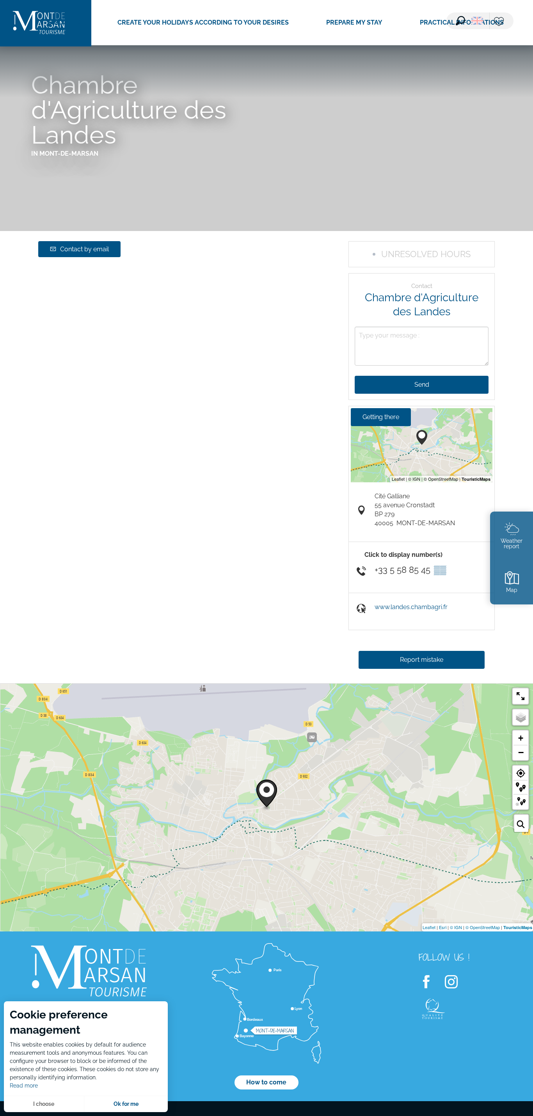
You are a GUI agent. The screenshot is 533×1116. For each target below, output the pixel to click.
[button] (460, 20)
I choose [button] (43, 1104)
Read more (24, 1085)
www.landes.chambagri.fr (411, 607)
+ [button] (520, 738)
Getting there (380, 417)
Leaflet (429, 927)
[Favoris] (499, 22)
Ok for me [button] (126, 1104)
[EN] (477, 21)
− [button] (521, 752)
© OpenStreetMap (482, 927)
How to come (266, 1082)
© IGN (456, 927)
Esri (442, 927)
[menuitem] (64, 22)
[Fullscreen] (520, 696)
